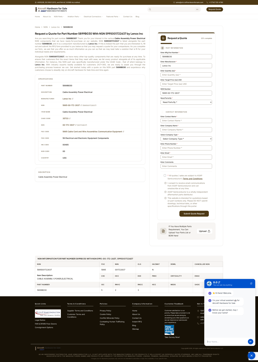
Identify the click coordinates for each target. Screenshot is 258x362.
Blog (137, 17)
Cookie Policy (105, 314)
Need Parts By (167, 98)
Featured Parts (112, 17)
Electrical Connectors (92, 17)
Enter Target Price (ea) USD (171, 80)
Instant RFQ (137, 322)
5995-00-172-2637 (71, 105)
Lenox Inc (55, 27)
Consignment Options (44, 327)
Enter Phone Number (169, 144)
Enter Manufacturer (169, 62)
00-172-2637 (68, 125)
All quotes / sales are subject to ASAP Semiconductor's (185, 177)
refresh (251, 283)
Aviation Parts (73, 17)
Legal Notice (40, 320)
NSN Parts (58, 17)
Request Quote (215, 9)
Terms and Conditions (193, 178)
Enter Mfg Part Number (170, 53)
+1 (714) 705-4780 (216, 2)
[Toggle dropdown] (63, 16)
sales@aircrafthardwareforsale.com (189, 2)
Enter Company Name (169, 126)
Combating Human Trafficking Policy (112, 323)
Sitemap (135, 329)
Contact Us (127, 17)
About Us (47, 17)
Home (37, 17)
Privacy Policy (105, 311)
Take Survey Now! (172, 337)
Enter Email (165, 153)
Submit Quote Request (194, 213)
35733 (65, 118)
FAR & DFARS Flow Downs (46, 324)
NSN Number (166, 89)
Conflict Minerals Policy (109, 318)
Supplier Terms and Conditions (80, 311)
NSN (46, 27)
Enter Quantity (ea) (168, 71)
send (250, 341)
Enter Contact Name (169, 116)
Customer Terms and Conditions (76, 315)
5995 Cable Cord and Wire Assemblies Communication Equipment (92, 131)
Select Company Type (169, 135)
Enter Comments (167, 162)
